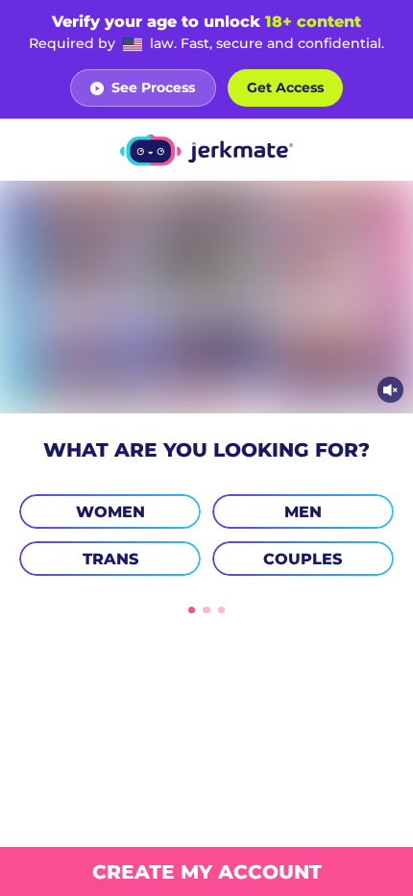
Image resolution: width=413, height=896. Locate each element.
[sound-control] (390, 390)
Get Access (285, 87)
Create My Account (207, 871)
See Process (153, 87)
